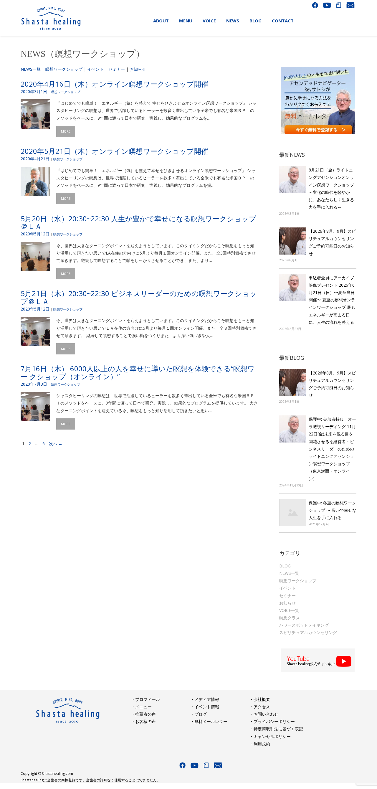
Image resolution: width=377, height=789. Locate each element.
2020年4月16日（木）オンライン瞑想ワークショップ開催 (114, 84)
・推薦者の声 (143, 714)
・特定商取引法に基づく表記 (276, 729)
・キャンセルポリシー (270, 736)
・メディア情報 (204, 699)
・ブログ (198, 714)
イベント (95, 69)
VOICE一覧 (289, 610)
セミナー (116, 69)
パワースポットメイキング (304, 625)
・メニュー (141, 706)
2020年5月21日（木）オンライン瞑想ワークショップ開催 (114, 151)
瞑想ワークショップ (63, 69)
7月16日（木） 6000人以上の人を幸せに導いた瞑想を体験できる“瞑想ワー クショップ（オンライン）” (138, 372)
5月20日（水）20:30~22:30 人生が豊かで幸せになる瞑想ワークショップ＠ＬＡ (138, 222)
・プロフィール (145, 699)
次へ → (55, 443)
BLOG (285, 566)
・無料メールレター (208, 721)
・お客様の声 (143, 721)
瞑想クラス (289, 617)
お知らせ (138, 69)
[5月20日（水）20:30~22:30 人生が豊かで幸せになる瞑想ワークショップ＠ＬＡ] (35, 267)
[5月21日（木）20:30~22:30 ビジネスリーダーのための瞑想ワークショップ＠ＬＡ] (35, 342)
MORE (65, 131)
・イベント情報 (204, 706)
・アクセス (259, 706)
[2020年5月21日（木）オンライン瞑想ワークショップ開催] (35, 192)
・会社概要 (259, 699)
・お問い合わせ (263, 714)
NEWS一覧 (31, 69)
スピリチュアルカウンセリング (308, 632)
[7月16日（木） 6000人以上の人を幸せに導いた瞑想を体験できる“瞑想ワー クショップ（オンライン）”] (35, 417)
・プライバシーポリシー (272, 721)
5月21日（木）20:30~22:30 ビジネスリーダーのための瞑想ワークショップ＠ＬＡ (139, 297)
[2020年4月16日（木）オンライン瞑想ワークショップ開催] (35, 125)
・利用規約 (259, 744)
